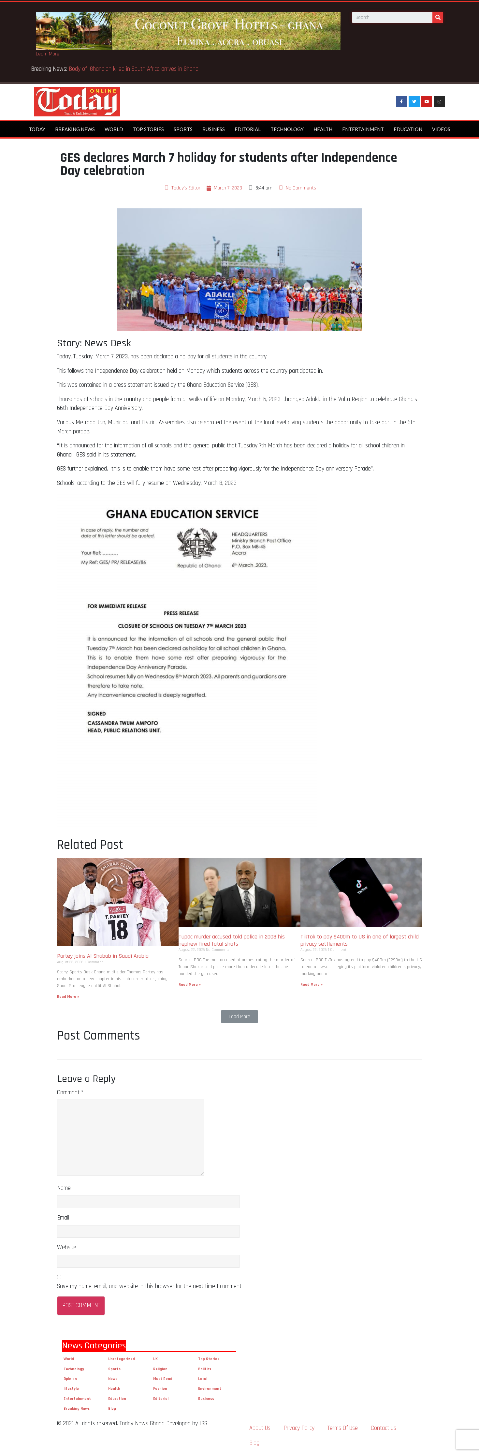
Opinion (70, 1378)
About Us (259, 1428)
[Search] (437, 17)
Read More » (68, 996)
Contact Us (383, 1428)
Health (322, 129)
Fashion (160, 1388)
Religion (160, 1369)
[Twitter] (414, 101)
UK (155, 1359)
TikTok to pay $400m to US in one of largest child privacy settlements (359, 940)
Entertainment (363, 129)
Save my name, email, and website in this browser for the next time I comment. (149, 1286)
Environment (209, 1388)
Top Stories (148, 129)
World (114, 129)
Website (66, 1247)
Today (37, 129)
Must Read (162, 1378)
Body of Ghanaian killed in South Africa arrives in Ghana (244, 69)
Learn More (47, 54)
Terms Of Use (342, 1428)
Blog (112, 1408)
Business (213, 129)
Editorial (248, 129)
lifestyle (71, 1388)
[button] (239, 1016)
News (112, 1378)
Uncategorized (121, 1359)
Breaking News (75, 129)
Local (202, 1378)
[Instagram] (439, 101)
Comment (70, 1092)
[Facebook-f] (401, 101)
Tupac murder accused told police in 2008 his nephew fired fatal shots (232, 940)
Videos (441, 129)
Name (64, 1188)
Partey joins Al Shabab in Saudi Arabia (103, 956)
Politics (204, 1369)
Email (63, 1218)
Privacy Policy (298, 1428)
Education (408, 129)
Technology (287, 129)
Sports (183, 129)
